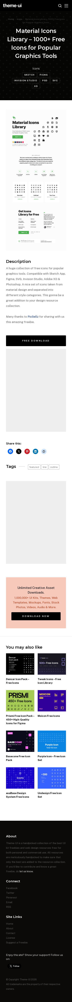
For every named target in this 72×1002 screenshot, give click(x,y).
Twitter (10, 892)
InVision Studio (25, 80)
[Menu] (66, 5)
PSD (45, 80)
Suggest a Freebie (17, 942)
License (10, 937)
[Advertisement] (36, 390)
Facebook (12, 888)
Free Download (36, 340)
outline (54, 467)
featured (34, 467)
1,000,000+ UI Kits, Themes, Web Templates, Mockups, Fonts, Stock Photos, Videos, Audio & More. (36, 597)
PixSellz (33, 316)
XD (36, 86)
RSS (8, 906)
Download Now (36, 616)
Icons (19, 19)
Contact (10, 933)
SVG (55, 80)
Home (11, 19)
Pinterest (11, 897)
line (45, 467)
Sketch (29, 75)
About (9, 928)
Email (9, 902)
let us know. (26, 871)
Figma (44, 75)
